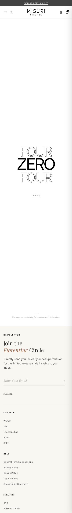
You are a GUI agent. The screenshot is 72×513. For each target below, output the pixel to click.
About (6, 437)
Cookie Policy (10, 473)
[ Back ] (36, 195)
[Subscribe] (63, 381)
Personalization (11, 508)
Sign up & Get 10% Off (36, 3)
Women (7, 421)
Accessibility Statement (15, 484)
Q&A (5, 503)
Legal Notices (10, 478)
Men (5, 426)
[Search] (11, 12)
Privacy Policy (11, 467)
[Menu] (5, 12)
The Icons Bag (10, 432)
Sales (6, 443)
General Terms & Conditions (18, 462)
